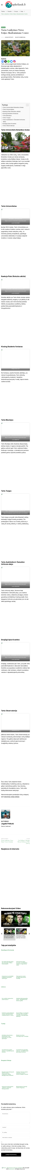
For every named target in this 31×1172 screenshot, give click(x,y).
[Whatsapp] (8, 61)
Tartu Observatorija (8, 125)
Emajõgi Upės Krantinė (9, 123)
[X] (5, 61)
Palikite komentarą (20, 37)
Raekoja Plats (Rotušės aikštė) (12, 111)
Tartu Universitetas (8, 109)
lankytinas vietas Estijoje (11, 797)
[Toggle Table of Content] (26, 105)
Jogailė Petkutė (9, 37)
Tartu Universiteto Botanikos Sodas (13, 107)
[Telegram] (11, 61)
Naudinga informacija (7, 950)
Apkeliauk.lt (12, 1169)
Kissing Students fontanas (10, 113)
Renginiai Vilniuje (6, 1060)
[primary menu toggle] (2, 4)
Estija (3, 27)
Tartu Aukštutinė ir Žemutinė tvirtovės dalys (14, 120)
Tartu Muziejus (7, 115)
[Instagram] (14, 61)
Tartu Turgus (7, 117)
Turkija (3, 1023)
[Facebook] (2, 61)
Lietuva (3, 987)
